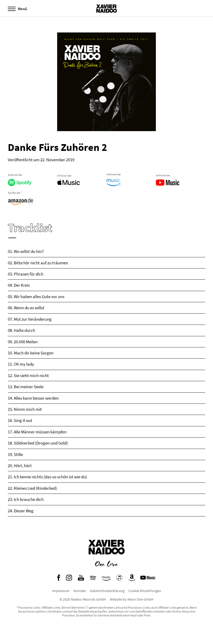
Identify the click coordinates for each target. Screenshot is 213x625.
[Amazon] (131, 579)
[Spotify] (93, 579)
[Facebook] (58, 579)
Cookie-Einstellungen (144, 590)
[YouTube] (81, 579)
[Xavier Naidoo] (106, 558)
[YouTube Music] (148, 579)
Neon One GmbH (141, 599)
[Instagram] (69, 579)
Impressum (61, 590)
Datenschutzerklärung (107, 590)
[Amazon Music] (106, 579)
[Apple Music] (119, 579)
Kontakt (80, 590)
